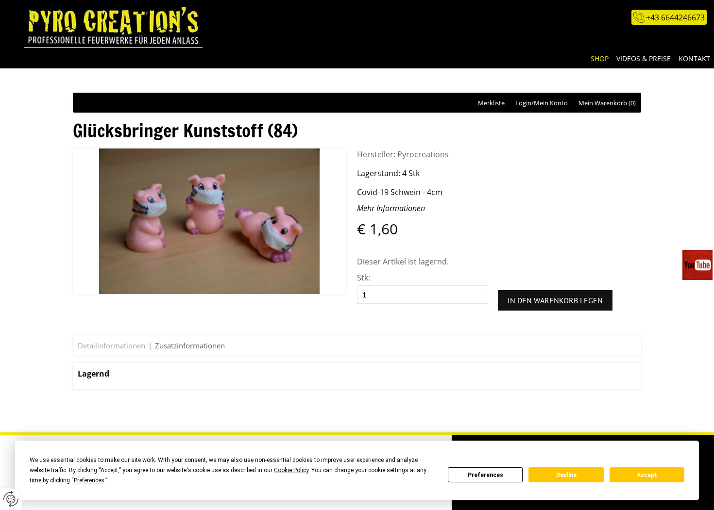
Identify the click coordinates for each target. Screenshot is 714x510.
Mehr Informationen (391, 208)
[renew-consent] (11, 499)
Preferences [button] (89, 480)
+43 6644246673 (675, 17)
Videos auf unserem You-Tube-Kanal (698, 265)
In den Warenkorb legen (555, 300)
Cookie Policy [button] (291, 470)
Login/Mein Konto (541, 103)
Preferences (485, 475)
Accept (647, 475)
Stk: (363, 277)
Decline (566, 475)
